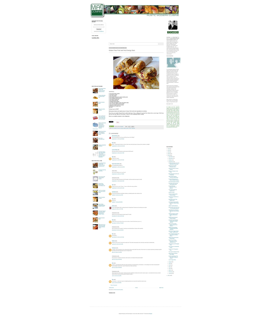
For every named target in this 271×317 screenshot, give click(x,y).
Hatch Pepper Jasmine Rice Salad (173, 254)
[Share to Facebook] (132, 126)
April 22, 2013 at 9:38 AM (117, 267)
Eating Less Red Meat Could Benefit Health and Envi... (173, 228)
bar (112, 128)
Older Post (161, 287)
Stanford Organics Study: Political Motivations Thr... (173, 214)
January (170, 273)
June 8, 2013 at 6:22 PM (116, 275)
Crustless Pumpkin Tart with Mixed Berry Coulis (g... (174, 164)
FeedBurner (101, 31)
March (170, 270)
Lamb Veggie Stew (172, 259)
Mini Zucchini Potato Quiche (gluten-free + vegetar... (173, 224)
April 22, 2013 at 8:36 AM (117, 259)
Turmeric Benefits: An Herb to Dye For (102, 96)
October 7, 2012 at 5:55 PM (117, 202)
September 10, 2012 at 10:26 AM (118, 146)
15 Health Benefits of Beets (174, 181)
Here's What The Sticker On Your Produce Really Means (174, 234)
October (170, 160)
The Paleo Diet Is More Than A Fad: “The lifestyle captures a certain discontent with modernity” (102, 154)
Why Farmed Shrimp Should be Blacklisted (173, 177)
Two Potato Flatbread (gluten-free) (173, 190)
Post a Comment (114, 285)
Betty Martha (114, 135)
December (171, 156)
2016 (169, 148)
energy (121, 128)
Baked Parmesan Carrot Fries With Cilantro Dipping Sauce (102, 226)
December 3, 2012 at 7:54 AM (117, 223)
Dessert (118, 128)
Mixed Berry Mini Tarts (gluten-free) (173, 200)
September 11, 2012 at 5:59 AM (118, 159)
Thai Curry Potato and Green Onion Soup (102, 191)
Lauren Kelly (114, 149)
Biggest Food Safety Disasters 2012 (172, 166)
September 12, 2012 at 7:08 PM (118, 174)
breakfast (115, 128)
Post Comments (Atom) (118, 289)
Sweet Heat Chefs (115, 163)
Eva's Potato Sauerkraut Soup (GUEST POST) (102, 205)
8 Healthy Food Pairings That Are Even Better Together (173, 221)
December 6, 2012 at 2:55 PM (117, 230)
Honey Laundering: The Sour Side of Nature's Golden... (173, 257)
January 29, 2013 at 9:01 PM (117, 244)
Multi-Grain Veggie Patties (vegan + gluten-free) (174, 232)
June (170, 265)
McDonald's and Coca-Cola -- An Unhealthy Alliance (174, 208)
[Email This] (128, 126)
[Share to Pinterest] (133, 126)
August (170, 261)
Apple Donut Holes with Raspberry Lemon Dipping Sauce (102, 133)
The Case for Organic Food (174, 251)
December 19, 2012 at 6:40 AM (118, 237)
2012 (169, 155)
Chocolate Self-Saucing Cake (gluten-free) (173, 184)
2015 (169, 150)
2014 (169, 152)
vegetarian (133, 128)
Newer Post (111, 287)
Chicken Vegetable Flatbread (102, 146)
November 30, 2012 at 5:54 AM (118, 216)
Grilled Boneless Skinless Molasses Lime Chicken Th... (174, 211)
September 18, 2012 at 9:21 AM (118, 188)
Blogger (150, 313)
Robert (113, 240)
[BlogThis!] (129, 126)
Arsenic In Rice (171, 192)
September (171, 161)
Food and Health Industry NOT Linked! (102, 177)
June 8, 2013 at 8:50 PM (116, 282)
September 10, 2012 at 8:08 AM (118, 138)
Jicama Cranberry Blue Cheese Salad (173, 195)
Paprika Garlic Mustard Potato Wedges (173, 218)
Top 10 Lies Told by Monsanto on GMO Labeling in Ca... (173, 241)
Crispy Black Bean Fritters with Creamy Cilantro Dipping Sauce (102, 90)
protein (127, 128)
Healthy (124, 128)
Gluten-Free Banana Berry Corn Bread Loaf (102, 184)
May (170, 266)
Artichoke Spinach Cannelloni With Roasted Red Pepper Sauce (102, 213)
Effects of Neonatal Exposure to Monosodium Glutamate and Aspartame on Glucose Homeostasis (99, 125)
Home (136, 287)
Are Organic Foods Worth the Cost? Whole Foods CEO (174, 203)
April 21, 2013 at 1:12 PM (117, 252)
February (170, 271)
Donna (113, 205)
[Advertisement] (136, 30)
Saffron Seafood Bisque (173, 205)
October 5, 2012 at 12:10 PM (117, 195)
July (170, 263)
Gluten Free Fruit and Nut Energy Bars (173, 238)
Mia (112, 142)
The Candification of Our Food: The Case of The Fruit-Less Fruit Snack (102, 117)
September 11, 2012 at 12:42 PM (118, 167)
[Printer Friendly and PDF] (111, 126)
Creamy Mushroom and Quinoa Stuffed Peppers (174, 180)
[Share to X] (131, 126)
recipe (130, 128)
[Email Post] (126, 126)
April (170, 268)
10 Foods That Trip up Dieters (102, 170)
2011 (169, 275)
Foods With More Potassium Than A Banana (173, 187)
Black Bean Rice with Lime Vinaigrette (174, 174)
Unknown (114, 191)
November (171, 158)
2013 (169, 153)
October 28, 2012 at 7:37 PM (117, 209)
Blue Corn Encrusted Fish (101, 139)
